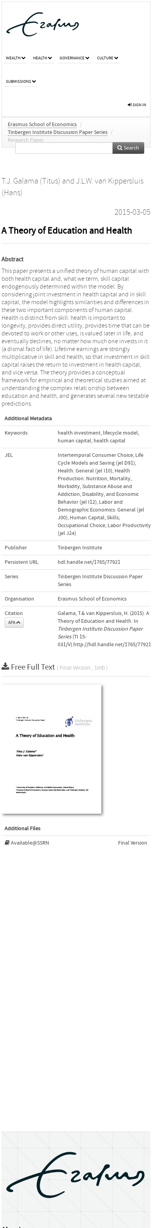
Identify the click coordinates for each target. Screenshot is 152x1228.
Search (130, 148)
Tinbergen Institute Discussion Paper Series (58, 132)
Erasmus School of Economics (42, 124)
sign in (139, 104)
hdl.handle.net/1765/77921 (89, 562)
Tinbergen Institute (80, 548)
